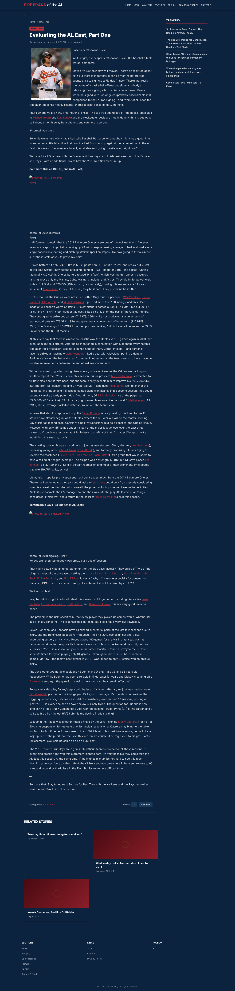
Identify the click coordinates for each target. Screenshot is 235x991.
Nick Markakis (107, 395)
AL (43, 5)
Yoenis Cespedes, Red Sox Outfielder (50, 912)
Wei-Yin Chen (132, 297)
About (90, 948)
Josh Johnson (113, 573)
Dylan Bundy (85, 450)
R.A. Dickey (71, 578)
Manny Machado (121, 376)
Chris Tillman (67, 450)
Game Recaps (29, 958)
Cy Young (35, 681)
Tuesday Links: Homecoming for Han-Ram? (54, 834)
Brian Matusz (84, 455)
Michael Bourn (42, 117)
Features (160, 5)
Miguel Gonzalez (73, 302)
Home (128, 5)
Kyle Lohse (64, 117)
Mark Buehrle (132, 573)
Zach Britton (101, 455)
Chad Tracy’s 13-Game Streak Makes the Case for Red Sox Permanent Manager (186, 58)
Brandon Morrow (99, 604)
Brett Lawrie (74, 604)
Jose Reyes (95, 573)
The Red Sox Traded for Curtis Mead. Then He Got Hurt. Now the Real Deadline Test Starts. (186, 43)
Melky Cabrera (127, 721)
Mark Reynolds (74, 353)
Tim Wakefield (38, 694)
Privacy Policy (94, 958)
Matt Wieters (136, 400)
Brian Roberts (91, 413)
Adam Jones (43, 22)
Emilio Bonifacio (47, 578)
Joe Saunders (140, 445)
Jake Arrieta (48, 302)
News (137, 5)
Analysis (147, 5)
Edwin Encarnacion (53, 604)
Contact (206, 5)
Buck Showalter (106, 496)
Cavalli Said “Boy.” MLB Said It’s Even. (183, 84)
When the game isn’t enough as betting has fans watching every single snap (184, 72)
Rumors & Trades (188, 5)
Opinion (172, 5)
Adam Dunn (50, 289)
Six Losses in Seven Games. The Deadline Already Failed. (184, 31)
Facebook (145, 804)
